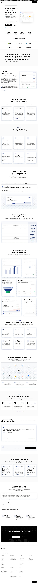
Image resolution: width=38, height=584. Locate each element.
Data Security (21, 572)
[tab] (19, 183)
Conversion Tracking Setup (13, 570)
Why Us (20, 559)
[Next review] (6, 438)
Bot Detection (12, 575)
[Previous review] (4, 438)
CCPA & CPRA (19, 522)
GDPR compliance (13, 522)
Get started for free (15, 536)
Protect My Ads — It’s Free (8, 25)
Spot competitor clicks (18, 148)
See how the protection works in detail (18, 411)
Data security (24, 522)
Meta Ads (14, 27)
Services (2, 559)
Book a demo (23, 536)
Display (29, 558)
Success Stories (22, 560)
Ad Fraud (11, 572)
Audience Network (3, 572)
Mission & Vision (22, 558)
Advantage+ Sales (3, 570)
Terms (20, 570)
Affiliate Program (22, 563)
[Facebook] (5, 553)
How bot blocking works (5, 148)
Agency (2, 563)
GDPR (20, 575)
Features (2, 558)
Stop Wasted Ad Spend (13, 559)
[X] (3, 553)
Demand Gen (30, 560)
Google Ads (7, 27)
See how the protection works (5, 90)
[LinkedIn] (2, 553)
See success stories (31, 438)
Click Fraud (11, 571)
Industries (2, 560)
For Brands (2, 564)
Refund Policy (21, 571)
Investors (21, 564)
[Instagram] (7, 553)
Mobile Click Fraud (12, 558)
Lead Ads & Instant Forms (4, 571)
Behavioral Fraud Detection (13, 576)
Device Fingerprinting (12, 577)
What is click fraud (29, 148)
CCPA (20, 576)
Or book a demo (15, 25)
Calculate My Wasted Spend (30, 447)
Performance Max (31, 559)
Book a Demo (2, 565)
